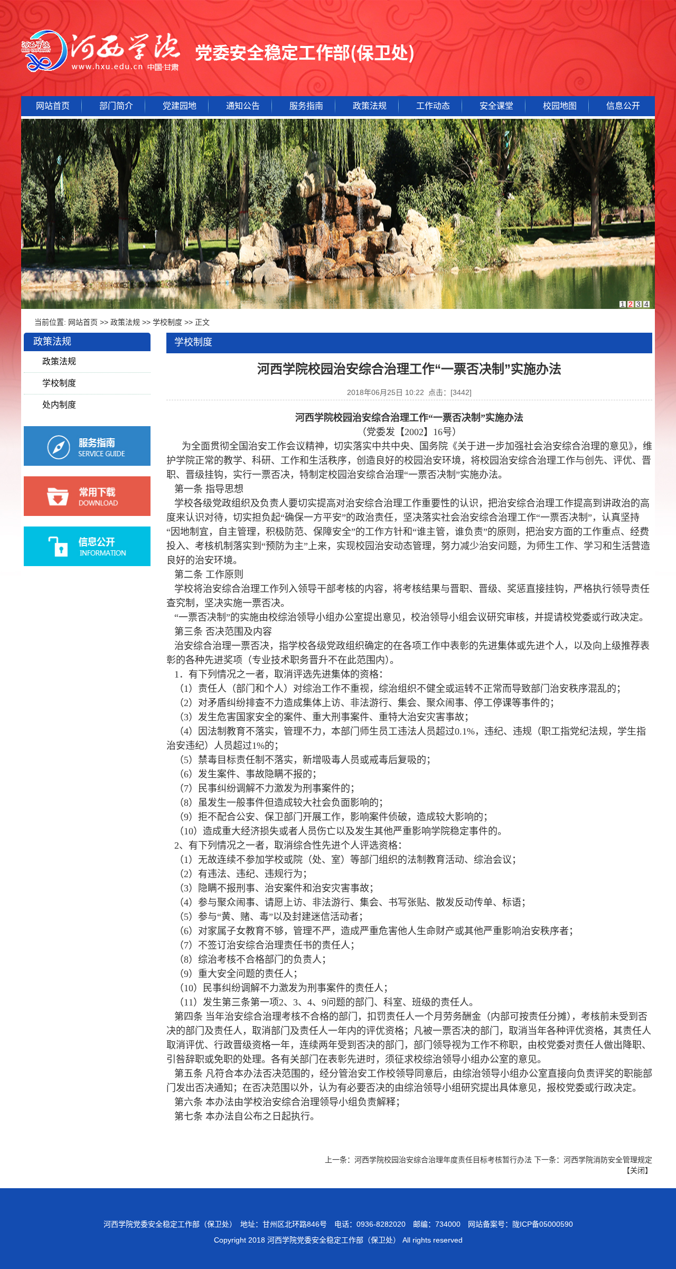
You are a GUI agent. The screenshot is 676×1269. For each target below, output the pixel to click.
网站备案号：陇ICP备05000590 (520, 1224)
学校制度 (167, 322)
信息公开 (623, 105)
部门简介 (116, 105)
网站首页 (53, 105)
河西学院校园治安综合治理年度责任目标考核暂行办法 (443, 1159)
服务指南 (306, 105)
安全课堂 (496, 105)
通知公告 (243, 105)
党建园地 (179, 105)
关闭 (637, 1170)
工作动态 (433, 105)
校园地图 (560, 105)
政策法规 (370, 105)
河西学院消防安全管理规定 (608, 1159)
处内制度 (59, 404)
